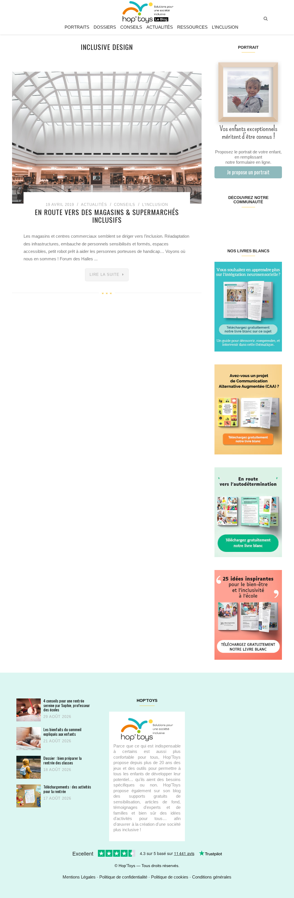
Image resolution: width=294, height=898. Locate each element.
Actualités (159, 27)
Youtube (264, 220)
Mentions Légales (79, 876)
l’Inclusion (225, 27)
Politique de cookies (169, 876)
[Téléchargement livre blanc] (248, 306)
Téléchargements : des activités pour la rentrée (67, 788)
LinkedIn (253, 220)
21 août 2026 (57, 741)
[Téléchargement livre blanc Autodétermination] (248, 511)
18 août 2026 (57, 770)
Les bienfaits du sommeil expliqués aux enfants (62, 731)
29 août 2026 (57, 717)
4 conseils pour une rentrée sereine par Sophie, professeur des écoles (66, 705)
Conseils (131, 27)
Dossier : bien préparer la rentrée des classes (62, 760)
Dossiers (105, 27)
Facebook (220, 220)
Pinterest (242, 220)
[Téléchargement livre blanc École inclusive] (248, 614)
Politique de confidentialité (123, 876)
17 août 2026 (57, 798)
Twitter (276, 220)
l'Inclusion (155, 204)
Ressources (192, 27)
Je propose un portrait (248, 172)
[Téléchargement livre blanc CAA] (248, 409)
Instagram (231, 220)
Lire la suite (104, 274)
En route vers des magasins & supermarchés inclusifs (107, 215)
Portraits (77, 27)
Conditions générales (211, 876)
